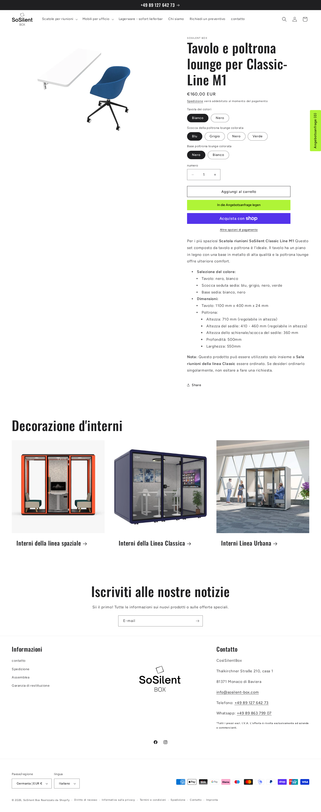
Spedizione (195, 101)
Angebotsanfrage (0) (315, 130)
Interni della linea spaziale (48, 543)
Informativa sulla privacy (118, 799)
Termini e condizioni (153, 799)
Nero (220, 118)
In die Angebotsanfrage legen (239, 205)
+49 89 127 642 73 (252, 703)
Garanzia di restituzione (31, 686)
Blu (194, 136)
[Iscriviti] (197, 620)
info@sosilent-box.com (237, 692)
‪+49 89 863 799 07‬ (254, 713)
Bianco (198, 118)
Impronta (212, 799)
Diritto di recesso (85, 799)
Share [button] (196, 385)
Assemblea (20, 677)
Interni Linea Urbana (246, 543)
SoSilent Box (31, 800)
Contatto (196, 799)
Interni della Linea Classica (152, 543)
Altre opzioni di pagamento (239, 229)
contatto (19, 661)
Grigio (215, 136)
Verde (258, 136)
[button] (59, 19)
